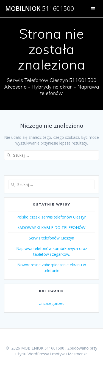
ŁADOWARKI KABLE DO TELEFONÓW (51, 227)
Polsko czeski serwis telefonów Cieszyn (51, 217)
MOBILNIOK (39, 9)
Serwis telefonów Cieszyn (51, 238)
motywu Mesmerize (70, 353)
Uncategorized (52, 303)
